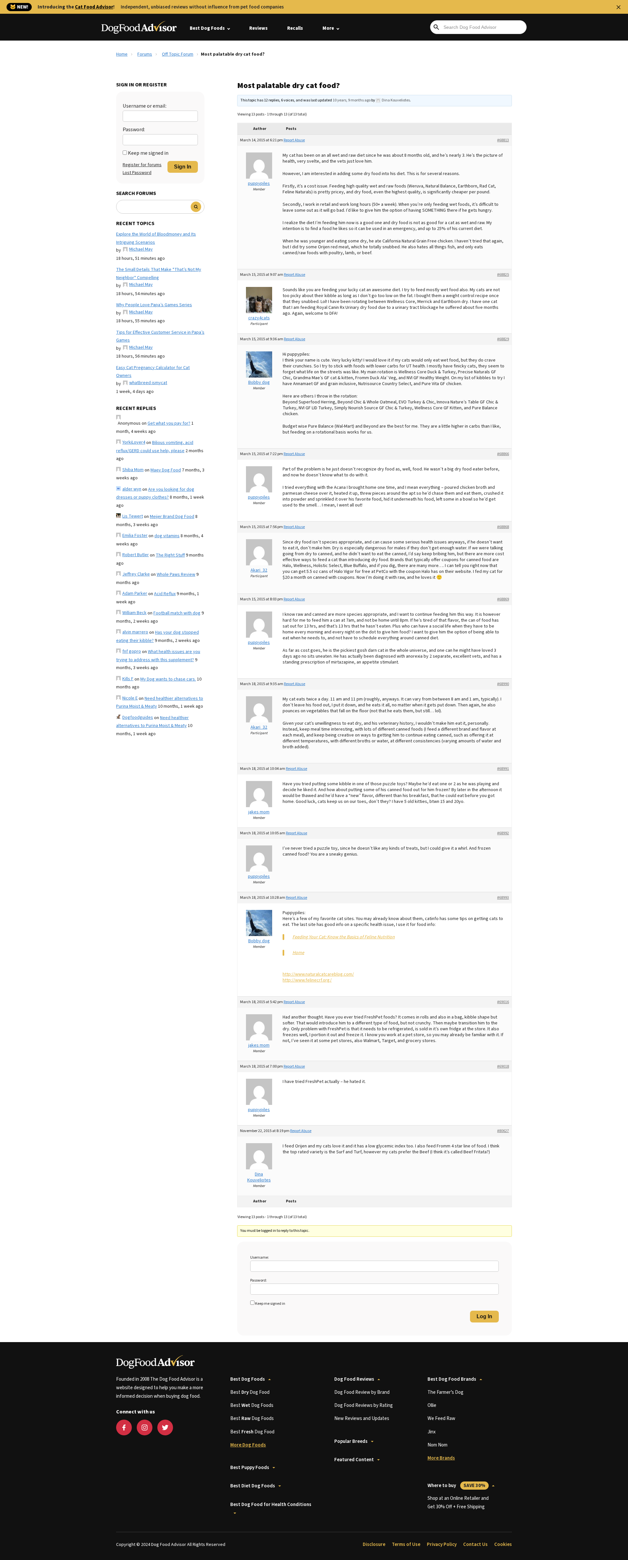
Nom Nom (437, 1445)
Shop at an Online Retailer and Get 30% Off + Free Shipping (458, 1502)
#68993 (503, 897)
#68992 (503, 833)
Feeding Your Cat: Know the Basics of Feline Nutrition (343, 937)
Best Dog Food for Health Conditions (270, 1504)
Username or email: (144, 106)
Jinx (431, 1431)
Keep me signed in (148, 153)
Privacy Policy (442, 1544)
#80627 (503, 1131)
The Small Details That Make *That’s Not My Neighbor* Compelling (158, 273)
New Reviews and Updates (361, 1418)
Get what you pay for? (169, 423)
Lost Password (137, 172)
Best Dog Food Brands (451, 1379)
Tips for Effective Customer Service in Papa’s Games (160, 336)
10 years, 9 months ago (352, 100)
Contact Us (475, 1544)
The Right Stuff (170, 555)
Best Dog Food (250, 1392)
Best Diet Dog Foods (252, 1485)
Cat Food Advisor (94, 7)
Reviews (258, 28)
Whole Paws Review (176, 574)
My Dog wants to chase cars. (168, 679)
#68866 (503, 454)
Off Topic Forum (177, 54)
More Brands (441, 1458)
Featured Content (354, 1459)
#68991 (503, 768)
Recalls (295, 28)
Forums (144, 54)
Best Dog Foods (207, 28)
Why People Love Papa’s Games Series (154, 305)
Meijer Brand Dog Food (172, 516)
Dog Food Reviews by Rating (363, 1405)
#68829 (503, 339)
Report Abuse (294, 140)
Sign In (182, 166)
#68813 (503, 140)
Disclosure (374, 1544)
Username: (259, 1257)
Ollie (431, 1405)
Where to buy (456, 1485)
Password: (134, 129)
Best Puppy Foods (249, 1467)
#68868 (503, 527)
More (328, 28)
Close (618, 7)
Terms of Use (406, 1544)
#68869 (503, 599)
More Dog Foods (248, 1445)
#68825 (503, 274)
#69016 (503, 1002)
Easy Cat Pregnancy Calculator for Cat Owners (153, 371)
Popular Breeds (351, 1441)
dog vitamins (167, 536)
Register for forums (142, 165)
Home (122, 54)
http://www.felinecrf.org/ (307, 980)
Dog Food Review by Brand (362, 1392)
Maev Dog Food (165, 470)
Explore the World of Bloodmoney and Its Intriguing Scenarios (156, 238)
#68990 (503, 684)
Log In (484, 1316)
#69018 (503, 1066)
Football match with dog (177, 613)
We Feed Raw (441, 1418)
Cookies (503, 1544)
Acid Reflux (165, 594)
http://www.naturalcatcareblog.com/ (318, 974)
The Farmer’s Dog (445, 1392)
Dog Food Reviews (354, 1379)
